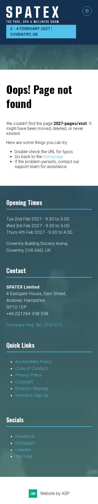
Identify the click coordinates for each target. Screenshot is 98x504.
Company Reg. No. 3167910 (34, 324)
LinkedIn (23, 449)
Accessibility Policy (33, 361)
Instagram (25, 443)
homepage (53, 156)
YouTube (23, 456)
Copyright (24, 381)
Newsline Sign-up (31, 395)
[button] (87, 11)
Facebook (24, 436)
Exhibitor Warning (31, 388)
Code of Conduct (32, 368)
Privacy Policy (29, 374)
